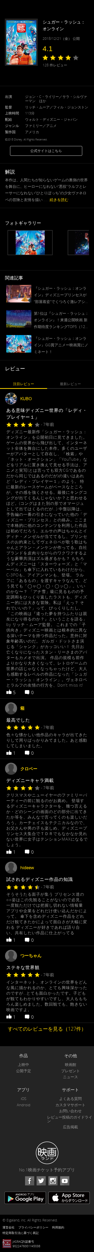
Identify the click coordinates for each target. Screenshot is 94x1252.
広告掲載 (70, 1127)
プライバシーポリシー (33, 1227)
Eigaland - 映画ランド (47, 1153)
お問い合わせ (70, 1111)
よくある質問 (70, 1098)
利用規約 (58, 1227)
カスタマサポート (70, 1105)
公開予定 (23, 1070)
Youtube (65, 1181)
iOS (23, 1098)
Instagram (53, 1181)
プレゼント (70, 1070)
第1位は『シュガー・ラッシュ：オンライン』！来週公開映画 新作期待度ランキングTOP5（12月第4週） (61, 320)
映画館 (70, 1064)
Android (23, 1105)
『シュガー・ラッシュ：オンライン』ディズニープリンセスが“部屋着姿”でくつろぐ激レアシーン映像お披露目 (61, 295)
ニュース (70, 1076)
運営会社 (9, 1227)
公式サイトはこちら (46, 150)
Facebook (30, 1181)
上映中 (23, 1064)
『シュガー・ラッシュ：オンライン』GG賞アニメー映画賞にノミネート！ (61, 345)
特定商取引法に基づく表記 (21, 1233)
